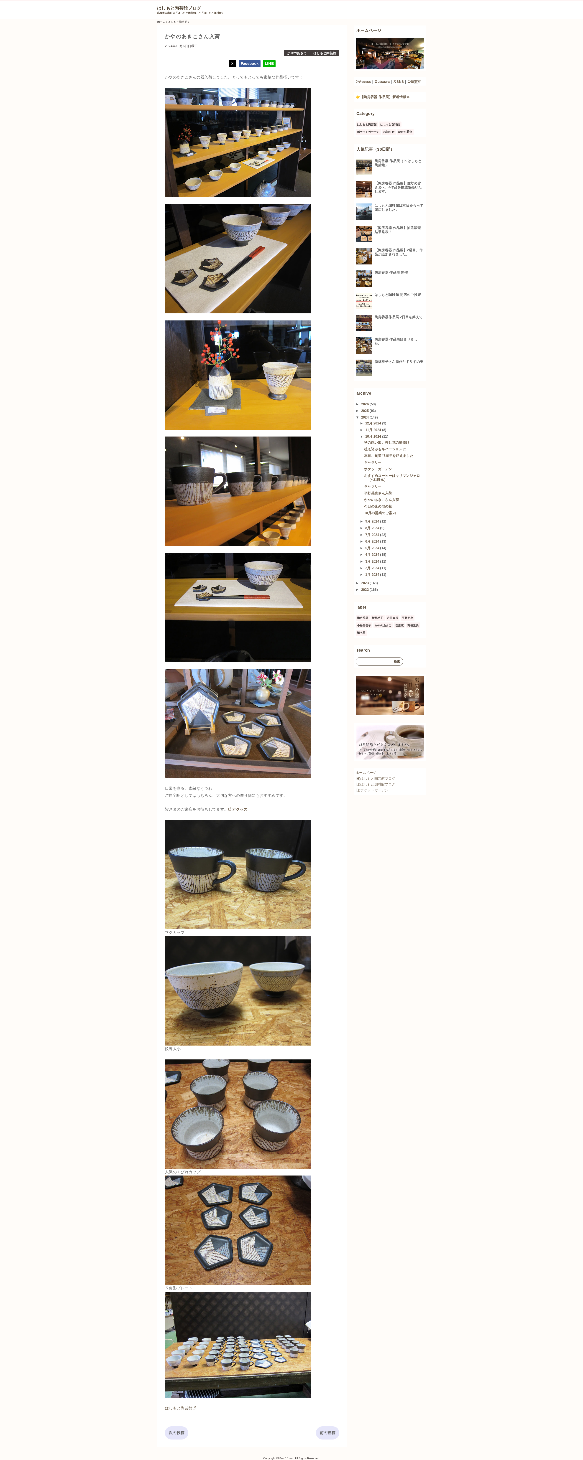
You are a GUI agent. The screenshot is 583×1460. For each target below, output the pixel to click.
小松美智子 (364, 625)
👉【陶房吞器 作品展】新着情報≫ (383, 97)
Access (365, 82)
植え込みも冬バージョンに (385, 449)
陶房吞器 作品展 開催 (391, 272)
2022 (365, 590)
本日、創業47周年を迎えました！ (390, 455)
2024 (365, 417)
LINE (269, 63)
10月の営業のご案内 (380, 513)
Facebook (250, 63)
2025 (365, 411)
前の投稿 (327, 1433)
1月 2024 (372, 574)
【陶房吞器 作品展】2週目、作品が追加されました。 (399, 252)
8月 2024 (372, 528)
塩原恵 (399, 625)
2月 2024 (372, 568)
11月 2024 (373, 430)
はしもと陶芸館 (324, 53)
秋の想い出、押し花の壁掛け (386, 442)
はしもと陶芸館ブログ (179, 8)
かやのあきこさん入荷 (381, 500)
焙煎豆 (416, 82)
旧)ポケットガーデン (372, 790)
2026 (365, 404)
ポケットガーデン (368, 131)
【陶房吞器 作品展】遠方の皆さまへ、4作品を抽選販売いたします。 (398, 187)
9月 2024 (372, 521)
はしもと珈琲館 (390, 124)
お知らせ (388, 131)
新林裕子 (377, 618)
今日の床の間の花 (378, 506)
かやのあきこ (297, 53)
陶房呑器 (362, 618)
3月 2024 (372, 561)
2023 (365, 583)
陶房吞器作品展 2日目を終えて (399, 317)
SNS (400, 82)
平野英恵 (407, 618)
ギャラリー (373, 462)
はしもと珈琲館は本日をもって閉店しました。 (399, 207)
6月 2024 (372, 541)
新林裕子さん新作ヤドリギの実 (399, 361)
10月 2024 (373, 436)
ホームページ (366, 772)
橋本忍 (361, 632)
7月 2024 (372, 535)
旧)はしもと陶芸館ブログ (375, 778)
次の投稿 (176, 1433)
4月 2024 (372, 554)
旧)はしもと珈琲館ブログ (375, 784)
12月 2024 (373, 423)
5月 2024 (372, 548)
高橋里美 (413, 625)
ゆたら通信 (405, 131)
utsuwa (384, 82)
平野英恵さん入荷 (378, 493)
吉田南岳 (392, 618)
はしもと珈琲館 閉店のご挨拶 (398, 295)
